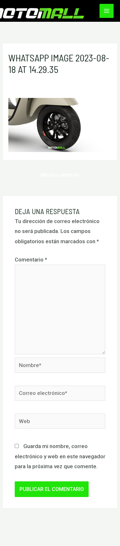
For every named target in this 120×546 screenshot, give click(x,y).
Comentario (31, 259)
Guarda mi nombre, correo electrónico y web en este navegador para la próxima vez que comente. (60, 456)
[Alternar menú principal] (107, 11)
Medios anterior (60, 175)
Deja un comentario (32, 80)
